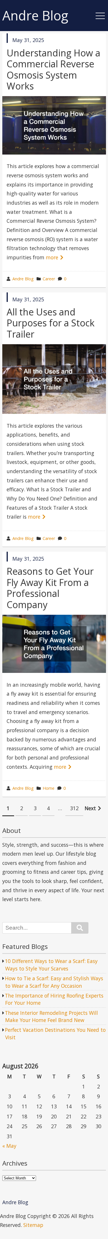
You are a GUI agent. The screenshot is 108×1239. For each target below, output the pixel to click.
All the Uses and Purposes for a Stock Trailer (50, 323)
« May (9, 1145)
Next (90, 808)
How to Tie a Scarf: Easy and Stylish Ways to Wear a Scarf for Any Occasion (54, 982)
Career (49, 278)
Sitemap (33, 1224)
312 (74, 808)
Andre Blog (35, 15)
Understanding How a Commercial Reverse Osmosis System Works (53, 69)
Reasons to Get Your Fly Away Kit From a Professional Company (50, 587)
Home (48, 788)
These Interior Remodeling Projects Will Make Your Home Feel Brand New (51, 1016)
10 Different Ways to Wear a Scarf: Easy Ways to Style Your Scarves (51, 965)
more (52, 257)
